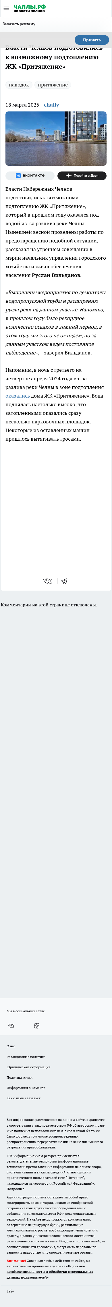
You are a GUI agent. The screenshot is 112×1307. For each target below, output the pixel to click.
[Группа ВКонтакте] (30, 175)
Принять (92, 40)
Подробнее (15, 1189)
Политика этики (19, 1077)
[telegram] (66, 581)
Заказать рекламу (19, 23)
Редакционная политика (26, 1057)
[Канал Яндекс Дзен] (82, 175)
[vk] (48, 581)
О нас (11, 1046)
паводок (19, 84)
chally (51, 104)
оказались (17, 395)
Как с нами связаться (23, 1098)
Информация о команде (26, 1088)
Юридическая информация (28, 1067)
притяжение (53, 84)
